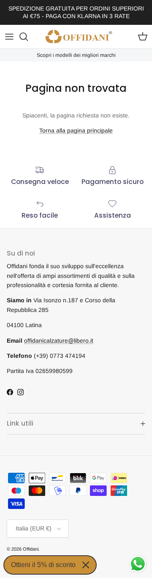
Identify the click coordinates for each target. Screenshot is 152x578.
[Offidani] (79, 36)
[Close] (85, 565)
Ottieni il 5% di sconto (43, 564)
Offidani (30, 548)
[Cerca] (28, 36)
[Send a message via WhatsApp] (138, 564)
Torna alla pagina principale (76, 130)
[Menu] (9, 36)
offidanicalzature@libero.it (58, 340)
